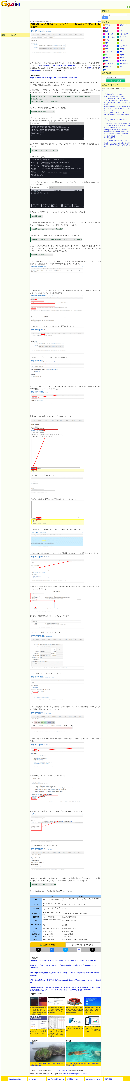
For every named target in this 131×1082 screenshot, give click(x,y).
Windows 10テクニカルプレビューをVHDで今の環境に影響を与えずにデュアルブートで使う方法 (92, 1010)
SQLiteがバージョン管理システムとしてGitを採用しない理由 (74, 1028)
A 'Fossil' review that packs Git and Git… (75, 1074)
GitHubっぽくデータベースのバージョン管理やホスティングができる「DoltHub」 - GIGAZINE (63, 960)
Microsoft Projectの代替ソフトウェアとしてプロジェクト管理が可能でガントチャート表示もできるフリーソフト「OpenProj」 (56, 1033)
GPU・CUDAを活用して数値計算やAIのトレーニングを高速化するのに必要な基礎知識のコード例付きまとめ (74, 1010)
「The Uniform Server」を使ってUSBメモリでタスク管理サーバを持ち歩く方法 (38, 1031)
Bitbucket (71, 65)
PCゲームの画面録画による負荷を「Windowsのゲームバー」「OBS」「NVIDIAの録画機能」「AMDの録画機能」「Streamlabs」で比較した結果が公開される (117, 100)
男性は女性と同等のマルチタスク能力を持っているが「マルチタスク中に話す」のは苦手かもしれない (117, 108)
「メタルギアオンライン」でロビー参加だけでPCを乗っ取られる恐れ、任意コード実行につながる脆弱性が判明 (117, 125)
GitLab (63, 65)
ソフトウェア (56, 1070)
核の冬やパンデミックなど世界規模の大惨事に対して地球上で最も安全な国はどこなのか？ (117, 144)
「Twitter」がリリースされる (113, 94)
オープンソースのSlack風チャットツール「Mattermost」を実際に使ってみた (92, 1029)
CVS (39, 65)
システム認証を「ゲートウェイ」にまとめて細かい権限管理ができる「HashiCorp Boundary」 (56, 1010)
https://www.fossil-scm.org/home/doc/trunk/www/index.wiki (53, 78)
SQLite (90, 68)
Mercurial (56, 65)
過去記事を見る (115, 81)
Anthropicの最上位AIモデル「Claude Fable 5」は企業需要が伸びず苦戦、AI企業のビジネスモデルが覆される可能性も (116, 131)
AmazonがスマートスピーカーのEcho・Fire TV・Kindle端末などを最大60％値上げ (116, 114)
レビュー (97, 21)
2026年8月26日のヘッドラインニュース (116, 140)
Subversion (46, 65)
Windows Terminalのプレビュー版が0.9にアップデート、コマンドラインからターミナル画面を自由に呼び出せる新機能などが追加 (38, 1011)
